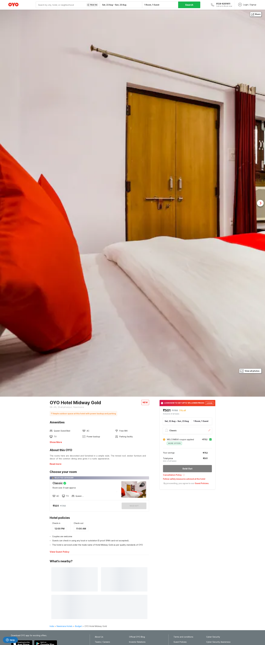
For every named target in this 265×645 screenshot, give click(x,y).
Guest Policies (180, 642)
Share (258, 14)
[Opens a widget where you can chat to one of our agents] (10, 640)
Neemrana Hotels (64, 626)
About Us (99, 637)
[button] (187, 476)
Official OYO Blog (137, 637)
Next (260, 203)
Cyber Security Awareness (218, 642)
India (52, 626)
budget (78, 626)
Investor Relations (137, 642)
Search (189, 4)
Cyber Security (213, 637)
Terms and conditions (183, 637)
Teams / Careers (102, 642)
